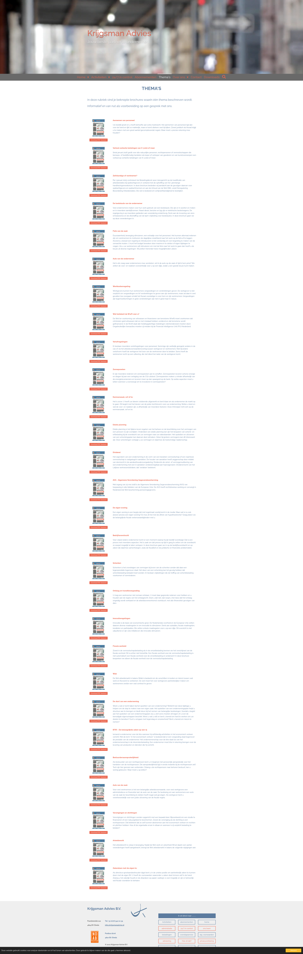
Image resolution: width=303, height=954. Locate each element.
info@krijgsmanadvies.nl (114, 925)
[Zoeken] (224, 77)
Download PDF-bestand (98, 140)
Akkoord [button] (293, 950)
